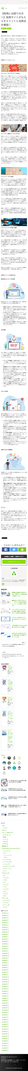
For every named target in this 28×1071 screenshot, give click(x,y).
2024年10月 (4, 955)
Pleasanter (5, 877)
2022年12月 (4, 1005)
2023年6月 (4, 991)
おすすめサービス (6, 868)
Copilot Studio (6, 850)
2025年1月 (4, 951)
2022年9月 (4, 1012)
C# (3, 895)
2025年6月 (4, 941)
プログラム (4, 873)
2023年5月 (4, 993)
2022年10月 (4, 1010)
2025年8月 (4, 936)
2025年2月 (4, 948)
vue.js (4, 886)
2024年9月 (4, 958)
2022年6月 (4, 1019)
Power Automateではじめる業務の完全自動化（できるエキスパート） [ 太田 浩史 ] (10, 683)
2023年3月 (4, 998)
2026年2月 (4, 925)
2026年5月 (4, 918)
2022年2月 (4, 1029)
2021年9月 (4, 1041)
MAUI (4, 891)
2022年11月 (4, 1007)
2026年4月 (4, 920)
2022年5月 (4, 1022)
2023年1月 (4, 1003)
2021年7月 (4, 1045)
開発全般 (4, 846)
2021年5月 (4, 1050)
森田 (6, 8)
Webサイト (4, 28)
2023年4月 (4, 996)
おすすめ (4, 839)
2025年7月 (4, 939)
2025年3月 (4, 946)
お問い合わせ (13, 529)
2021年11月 (4, 1036)
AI (2, 825)
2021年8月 (4, 1043)
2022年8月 (4, 1015)
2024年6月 (4, 965)
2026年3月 (4, 922)
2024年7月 (4, 963)
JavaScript (5, 884)
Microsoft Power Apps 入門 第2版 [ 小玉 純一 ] (10, 667)
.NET (4, 880)
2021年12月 (4, 1033)
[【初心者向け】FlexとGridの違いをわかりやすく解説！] (14, 630)
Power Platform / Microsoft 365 (10, 848)
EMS (3, 853)
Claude (4, 827)
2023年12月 (4, 977)
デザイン (9, 28)
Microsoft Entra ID (7, 855)
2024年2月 (4, 972)
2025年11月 (4, 929)
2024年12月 (4, 953)
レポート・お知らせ (6, 832)
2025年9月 (4, 934)
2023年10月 (4, 981)
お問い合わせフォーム (14, 561)
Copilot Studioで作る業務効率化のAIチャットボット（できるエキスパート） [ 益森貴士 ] (10, 715)
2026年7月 (4, 913)
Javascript (5, 889)
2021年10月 (4, 1038)
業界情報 (4, 843)
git (3, 875)
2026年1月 (4, 927)
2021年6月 (4, 1048)
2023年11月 (4, 979)
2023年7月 (4, 989)
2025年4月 (4, 944)
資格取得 (4, 841)
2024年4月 (4, 967)
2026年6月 (4, 915)
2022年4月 (4, 1024)
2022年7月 (4, 1017)
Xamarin (4, 893)
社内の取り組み (6, 834)
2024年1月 (4, 974)
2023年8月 (4, 986)
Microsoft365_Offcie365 (7, 866)
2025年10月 (4, 932)
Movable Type (5, 900)
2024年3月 (4, 970)
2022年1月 (4, 1031)
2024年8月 (4, 960)
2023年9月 (4, 984)
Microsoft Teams (6, 859)
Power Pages (5, 864)
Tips (3, 870)
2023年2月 (4, 1000)
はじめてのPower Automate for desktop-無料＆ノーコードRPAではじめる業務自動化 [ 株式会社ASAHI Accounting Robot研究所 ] (10, 737)
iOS (3, 882)
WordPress (5, 902)
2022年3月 (4, 1026)
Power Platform (6, 861)
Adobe (4, 907)
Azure (3, 830)
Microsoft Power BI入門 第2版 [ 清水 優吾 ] (10, 699)
